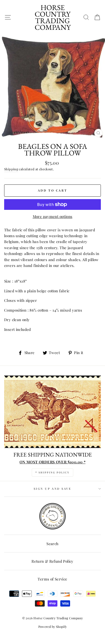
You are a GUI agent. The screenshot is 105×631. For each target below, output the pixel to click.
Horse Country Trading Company (53, 17)
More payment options (53, 216)
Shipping (11, 169)
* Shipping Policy (52, 472)
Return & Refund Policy (52, 561)
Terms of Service (52, 578)
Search (52, 543)
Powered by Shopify (52, 626)
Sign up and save (52, 488)
